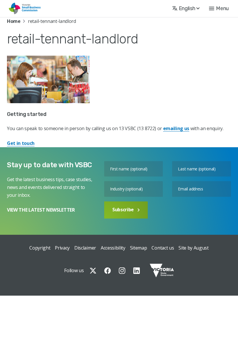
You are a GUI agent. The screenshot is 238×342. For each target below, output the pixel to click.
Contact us (163, 248)
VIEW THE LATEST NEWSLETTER (41, 210)
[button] (219, 8)
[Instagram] (122, 270)
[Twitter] (93, 270)
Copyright (39, 248)
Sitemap (138, 248)
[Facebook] (107, 270)
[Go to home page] (25, 8)
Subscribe (123, 209)
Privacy (62, 248)
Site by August (193, 248)
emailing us (176, 128)
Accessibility (113, 248)
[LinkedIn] (136, 270)
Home (14, 21)
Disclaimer (85, 248)
